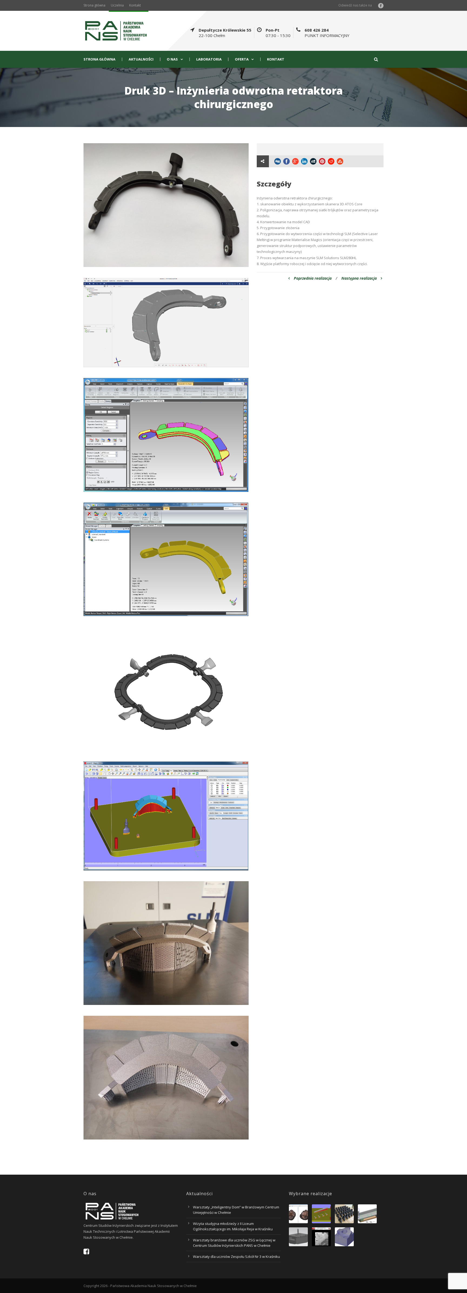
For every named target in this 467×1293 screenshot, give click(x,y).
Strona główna (94, 5)
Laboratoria (209, 59)
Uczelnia (117, 5)
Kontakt (135, 5)
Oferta (242, 59)
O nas (172, 59)
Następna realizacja (359, 278)
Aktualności (141, 59)
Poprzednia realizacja (313, 278)
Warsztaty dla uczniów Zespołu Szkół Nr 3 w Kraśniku (236, 1256)
